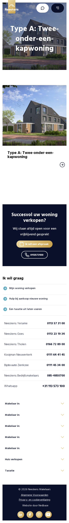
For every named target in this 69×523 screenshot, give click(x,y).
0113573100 (36, 255)
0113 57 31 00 (56, 323)
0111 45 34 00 (56, 365)
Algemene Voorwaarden (34, 495)
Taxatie (9, 470)
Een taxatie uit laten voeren (25, 309)
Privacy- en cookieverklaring (34, 500)
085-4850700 (56, 375)
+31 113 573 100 (53, 386)
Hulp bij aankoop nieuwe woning (28, 298)
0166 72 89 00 (55, 344)
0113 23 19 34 (56, 333)
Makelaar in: (12, 403)
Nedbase (43, 505)
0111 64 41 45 (56, 354)
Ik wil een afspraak (37, 244)
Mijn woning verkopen (22, 288)
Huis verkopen (13, 459)
